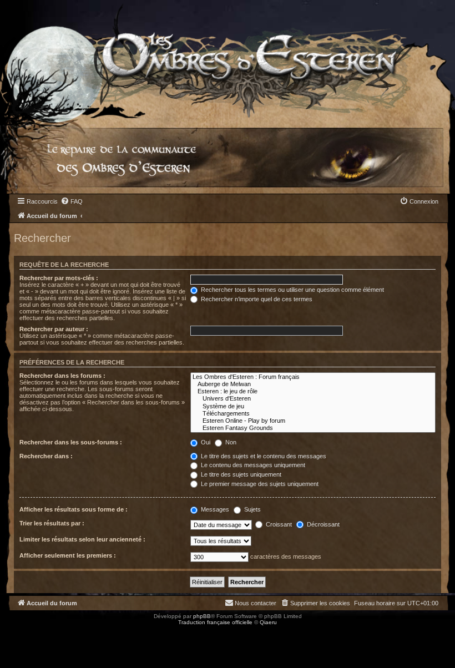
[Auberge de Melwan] (313, 384)
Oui (204, 442)
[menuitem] (71, 201)
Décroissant (322, 524)
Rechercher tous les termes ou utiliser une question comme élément (291, 289)
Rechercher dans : (46, 456)
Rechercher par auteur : (53, 329)
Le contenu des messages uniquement (252, 465)
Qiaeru (268, 622)
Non (230, 442)
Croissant (278, 524)
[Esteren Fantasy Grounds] (313, 428)
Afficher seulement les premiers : (67, 555)
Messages (214, 509)
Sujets (251, 509)
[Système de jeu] (313, 406)
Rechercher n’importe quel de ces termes (255, 299)
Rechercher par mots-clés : (58, 278)
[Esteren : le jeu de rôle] (313, 391)
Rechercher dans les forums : (62, 375)
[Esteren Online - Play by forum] (313, 420)
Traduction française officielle (215, 622)
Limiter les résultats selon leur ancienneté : (82, 539)
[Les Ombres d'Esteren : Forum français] (313, 377)
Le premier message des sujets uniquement (258, 483)
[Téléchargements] (313, 413)
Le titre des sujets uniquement (240, 474)
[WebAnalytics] (22, 632)
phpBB (202, 616)
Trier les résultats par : (51, 523)
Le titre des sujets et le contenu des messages (262, 456)
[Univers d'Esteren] (313, 398)
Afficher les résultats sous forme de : (73, 509)
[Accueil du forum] (227, 59)
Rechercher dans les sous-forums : (70, 442)
